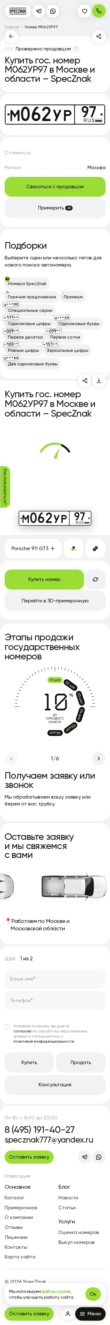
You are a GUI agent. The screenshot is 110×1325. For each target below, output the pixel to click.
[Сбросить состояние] (95, 579)
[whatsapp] (53, 11)
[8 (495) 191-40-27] (99, 11)
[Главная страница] (18, 11)
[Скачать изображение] (99, 380)
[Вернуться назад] (11, 36)
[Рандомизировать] (95, 549)
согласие (22, 1031)
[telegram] (39, 11)
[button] (68, 1314)
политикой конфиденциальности (44, 1041)
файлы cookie (56, 1291)
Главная (12, 26)
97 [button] (79, 516)
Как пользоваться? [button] (5, 487)
